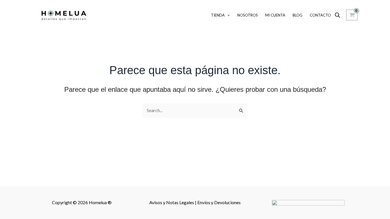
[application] (227, 15)
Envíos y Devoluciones (219, 202)
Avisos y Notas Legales (172, 202)
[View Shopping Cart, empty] (352, 15)
